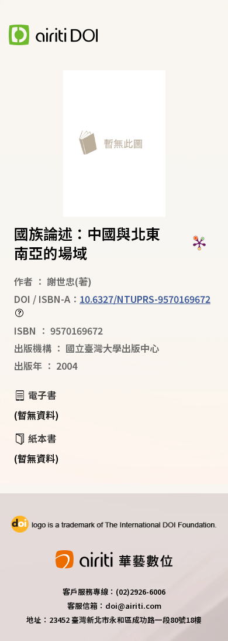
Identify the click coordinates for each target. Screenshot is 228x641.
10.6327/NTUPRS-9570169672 (145, 299)
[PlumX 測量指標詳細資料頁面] (199, 243)
